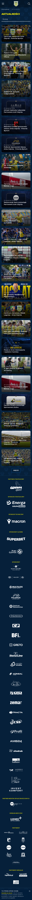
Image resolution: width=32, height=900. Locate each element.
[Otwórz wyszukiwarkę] (29, 3)
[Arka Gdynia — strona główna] (16, 3)
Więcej (16, 470)
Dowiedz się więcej (6, 893)
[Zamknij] (30, 891)
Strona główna (5, 9)
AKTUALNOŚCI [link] (16, 9)
